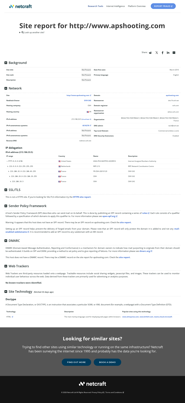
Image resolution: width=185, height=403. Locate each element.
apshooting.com (172, 95)
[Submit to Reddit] (150, 52)
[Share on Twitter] (156, 52)
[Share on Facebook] (162, 52)
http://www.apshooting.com (78, 95)
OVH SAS (87, 100)
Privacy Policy (97, 392)
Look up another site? (34, 32)
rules (144, 213)
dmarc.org (144, 251)
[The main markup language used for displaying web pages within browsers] (12, 317)
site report (125, 222)
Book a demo (107, 362)
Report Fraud (162, 6)
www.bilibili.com (146, 317)
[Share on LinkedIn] (168, 52)
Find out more (76, 362)
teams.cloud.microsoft (163, 317)
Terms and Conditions (114, 392)
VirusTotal (85, 119)
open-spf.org (108, 216)
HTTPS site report (82, 197)
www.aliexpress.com (130, 317)
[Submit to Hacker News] (174, 52)
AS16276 (85, 125)
